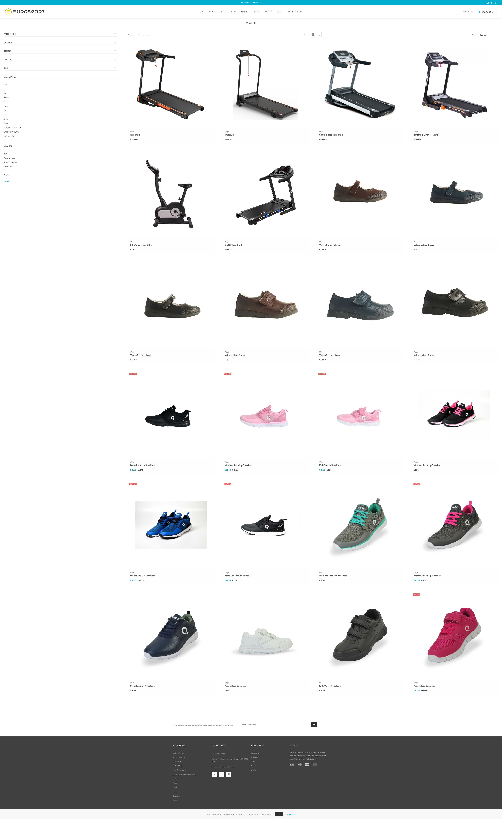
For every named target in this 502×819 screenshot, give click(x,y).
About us (175, 779)
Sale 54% (133, 374)
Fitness (6, 123)
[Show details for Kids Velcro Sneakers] (360, 414)
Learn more (291, 814)
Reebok (6, 171)
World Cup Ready (10, 136)
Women (6, 97)
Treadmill (135, 134)
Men (5, 89)
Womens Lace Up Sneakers (238, 465)
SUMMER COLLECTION (13, 127)
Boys (5, 110)
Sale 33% (416, 594)
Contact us (176, 796)
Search (472, 11)
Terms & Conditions (179, 770)
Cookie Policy (177, 766)
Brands (268, 11)
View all (6, 181)
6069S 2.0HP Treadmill (426, 134)
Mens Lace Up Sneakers (142, 465)
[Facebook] (221, 774)
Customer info (255, 753)
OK (279, 814)
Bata (5, 153)
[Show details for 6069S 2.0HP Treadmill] (454, 83)
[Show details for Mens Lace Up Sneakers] (171, 414)
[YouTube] (228, 774)
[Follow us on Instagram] (214, 774)
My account (245, 2)
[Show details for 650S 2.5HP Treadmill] (360, 83)
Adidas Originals (9, 158)
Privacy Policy (177, 761)
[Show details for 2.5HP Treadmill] (265, 194)
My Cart (253, 766)
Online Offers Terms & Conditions (184, 774)
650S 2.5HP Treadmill (331, 134)
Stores (175, 783)
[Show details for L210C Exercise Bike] (171, 194)
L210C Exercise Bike (141, 245)
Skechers (7, 175)
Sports (6, 119)
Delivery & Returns (179, 757)
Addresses (254, 757)
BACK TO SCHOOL (11, 132)
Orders (253, 761)
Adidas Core (8, 166)
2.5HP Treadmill (233, 245)
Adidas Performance (10, 162)
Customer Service (178, 753)
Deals (6, 84)
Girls (5, 114)
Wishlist (253, 770)
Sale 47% (227, 374)
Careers (175, 792)
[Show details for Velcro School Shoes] (360, 194)
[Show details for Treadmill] (171, 83)
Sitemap (175, 800)
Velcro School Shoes (329, 245)
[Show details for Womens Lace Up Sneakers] (265, 414)
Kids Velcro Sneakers (330, 465)
